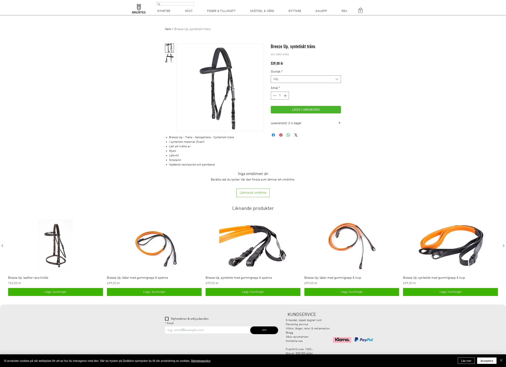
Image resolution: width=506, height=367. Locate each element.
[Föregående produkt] (2, 245)
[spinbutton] (280, 95)
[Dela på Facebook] (273, 135)
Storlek (276, 72)
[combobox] (306, 79)
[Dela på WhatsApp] (288, 135)
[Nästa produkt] (503, 245)
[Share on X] (296, 135)
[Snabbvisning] (55, 246)
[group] (253, 257)
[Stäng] (501, 360)
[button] (360, 10)
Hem (168, 29)
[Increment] (285, 95)
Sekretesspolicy (201, 361)
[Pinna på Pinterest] (280, 135)
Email (169, 323)
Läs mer (466, 361)
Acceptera (487, 361)
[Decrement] (274, 95)
